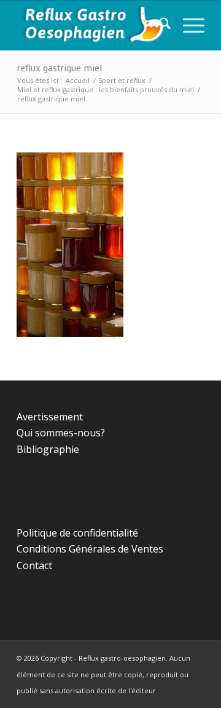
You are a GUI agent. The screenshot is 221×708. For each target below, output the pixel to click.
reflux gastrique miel (59, 67)
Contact (34, 565)
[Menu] (187, 25)
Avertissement (50, 416)
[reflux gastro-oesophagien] (92, 25)
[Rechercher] (159, 25)
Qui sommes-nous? (61, 432)
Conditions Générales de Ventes (90, 549)
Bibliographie (48, 449)
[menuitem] (159, 25)
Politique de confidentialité (77, 533)
